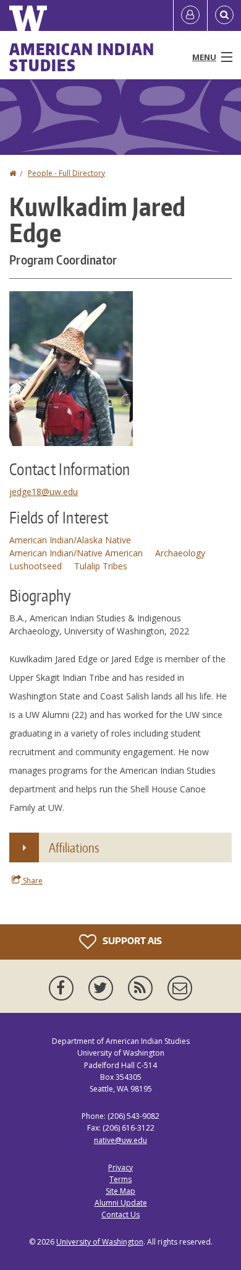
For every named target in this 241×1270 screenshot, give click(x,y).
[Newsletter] (179, 988)
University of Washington (99, 1242)
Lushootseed (35, 566)
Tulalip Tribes (100, 566)
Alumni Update (121, 1203)
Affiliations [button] (74, 847)
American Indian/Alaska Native (70, 540)
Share (32, 880)
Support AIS (131, 940)
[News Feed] (143, 988)
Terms (120, 1179)
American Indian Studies (82, 57)
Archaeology (180, 553)
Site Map (120, 1191)
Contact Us (120, 1214)
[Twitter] (103, 988)
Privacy (120, 1167)
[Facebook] (63, 988)
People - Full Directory (66, 173)
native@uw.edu (120, 1140)
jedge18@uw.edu (43, 491)
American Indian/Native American (76, 553)
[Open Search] (224, 15)
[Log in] (190, 15)
